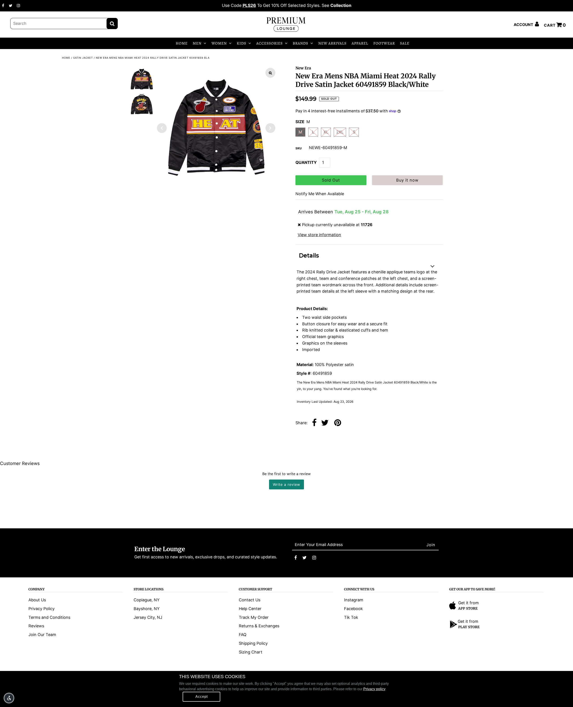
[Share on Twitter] (325, 423)
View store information (319, 234)
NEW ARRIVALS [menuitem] (332, 43)
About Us (37, 600)
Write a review (286, 484)
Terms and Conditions (49, 617)
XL (325, 132)
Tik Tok (351, 617)
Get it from (468, 602)
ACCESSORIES (269, 43)
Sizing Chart (250, 652)
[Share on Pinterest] (337, 423)
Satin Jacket (83, 57)
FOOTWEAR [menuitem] (384, 43)
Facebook (353, 608)
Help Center (250, 608)
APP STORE (468, 608)
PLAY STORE (469, 627)
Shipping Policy (253, 643)
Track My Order (254, 617)
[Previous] (162, 128)
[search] (64, 23)
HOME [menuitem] (182, 43)
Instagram (353, 600)
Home (66, 57)
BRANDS (300, 43)
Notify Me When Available (319, 193)
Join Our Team (42, 634)
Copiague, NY (147, 600)
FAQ (242, 634)
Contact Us (249, 600)
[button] (9, 698)
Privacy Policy (41, 608)
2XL (340, 132)
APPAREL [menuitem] (360, 43)
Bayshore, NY (147, 608)
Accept (201, 696)
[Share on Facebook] (314, 423)
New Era (303, 68)
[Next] (270, 128)
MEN (197, 43)
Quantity (306, 162)
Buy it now (407, 180)
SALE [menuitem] (404, 43)
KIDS (241, 43)
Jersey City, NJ (148, 617)
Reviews (36, 625)
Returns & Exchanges (259, 625)
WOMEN (219, 43)
